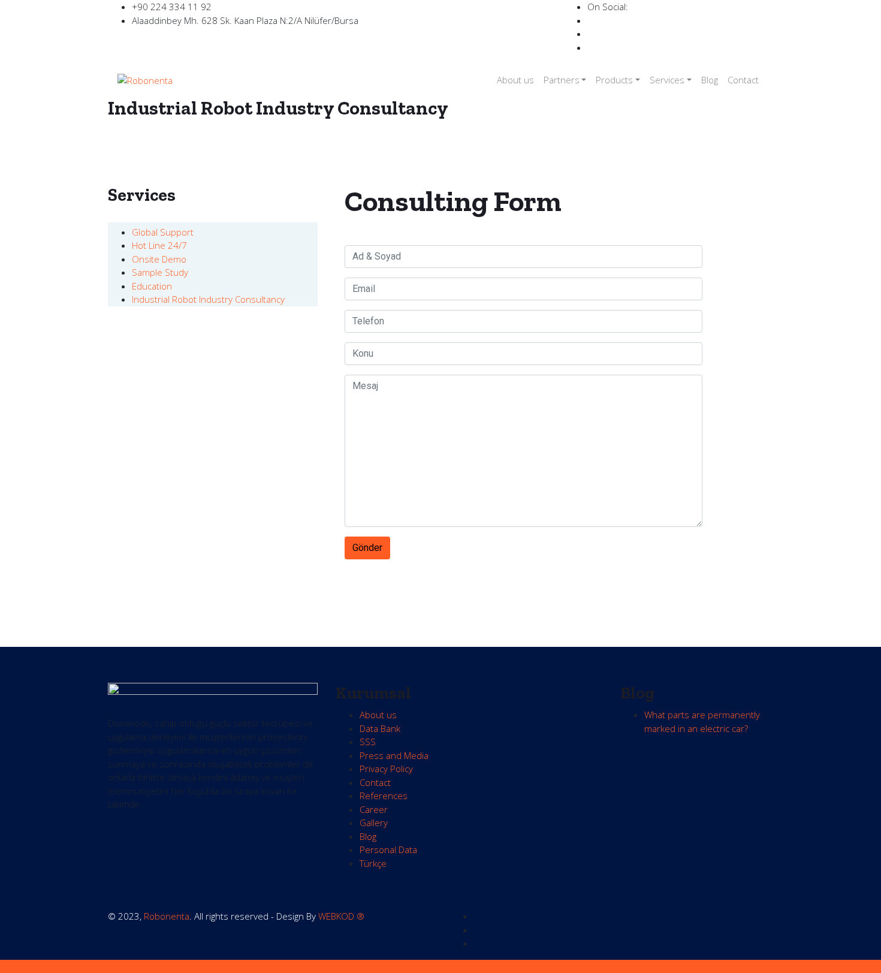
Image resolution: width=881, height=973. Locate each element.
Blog (709, 80)
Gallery (374, 823)
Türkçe (373, 863)
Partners (562, 80)
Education (152, 286)
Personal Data (388, 849)
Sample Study (160, 272)
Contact (743, 80)
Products (614, 80)
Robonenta (166, 916)
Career (374, 809)
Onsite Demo (159, 259)
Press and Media (394, 755)
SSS (368, 742)
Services (667, 80)
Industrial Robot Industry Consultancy (208, 299)
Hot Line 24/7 (159, 245)
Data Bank (380, 728)
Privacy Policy (386, 769)
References (384, 796)
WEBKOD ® (341, 916)
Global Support (163, 232)
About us (515, 80)
